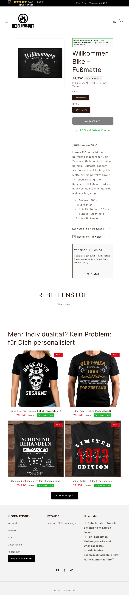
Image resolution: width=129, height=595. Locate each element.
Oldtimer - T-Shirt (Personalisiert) (93, 411)
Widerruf (12, 530)
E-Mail (94, 274)
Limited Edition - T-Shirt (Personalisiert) (93, 481)
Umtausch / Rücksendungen (61, 523)
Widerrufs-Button (21, 558)
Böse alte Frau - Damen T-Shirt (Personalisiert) (36, 411)
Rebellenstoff (68, 590)
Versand (76, 86)
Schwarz (82, 98)
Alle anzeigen (64, 495)
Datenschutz (15, 544)
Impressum (14, 551)
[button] (6, 21)
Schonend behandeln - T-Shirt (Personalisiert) (36, 481)
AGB (10, 537)
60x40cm (83, 110)
